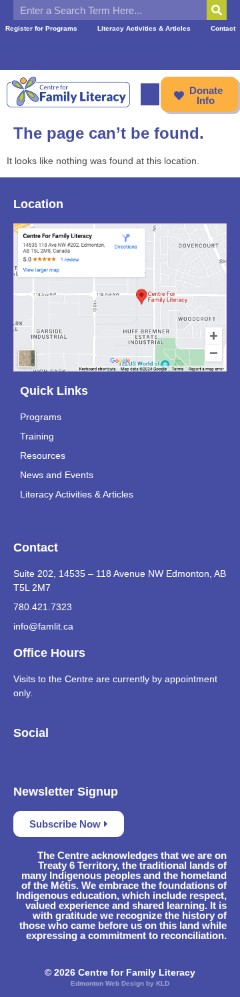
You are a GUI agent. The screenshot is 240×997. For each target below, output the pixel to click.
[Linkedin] (169, 50)
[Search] (217, 10)
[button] (150, 94)
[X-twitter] (95, 50)
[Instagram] (145, 50)
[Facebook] (71, 50)
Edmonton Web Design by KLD (120, 983)
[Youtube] (120, 50)
